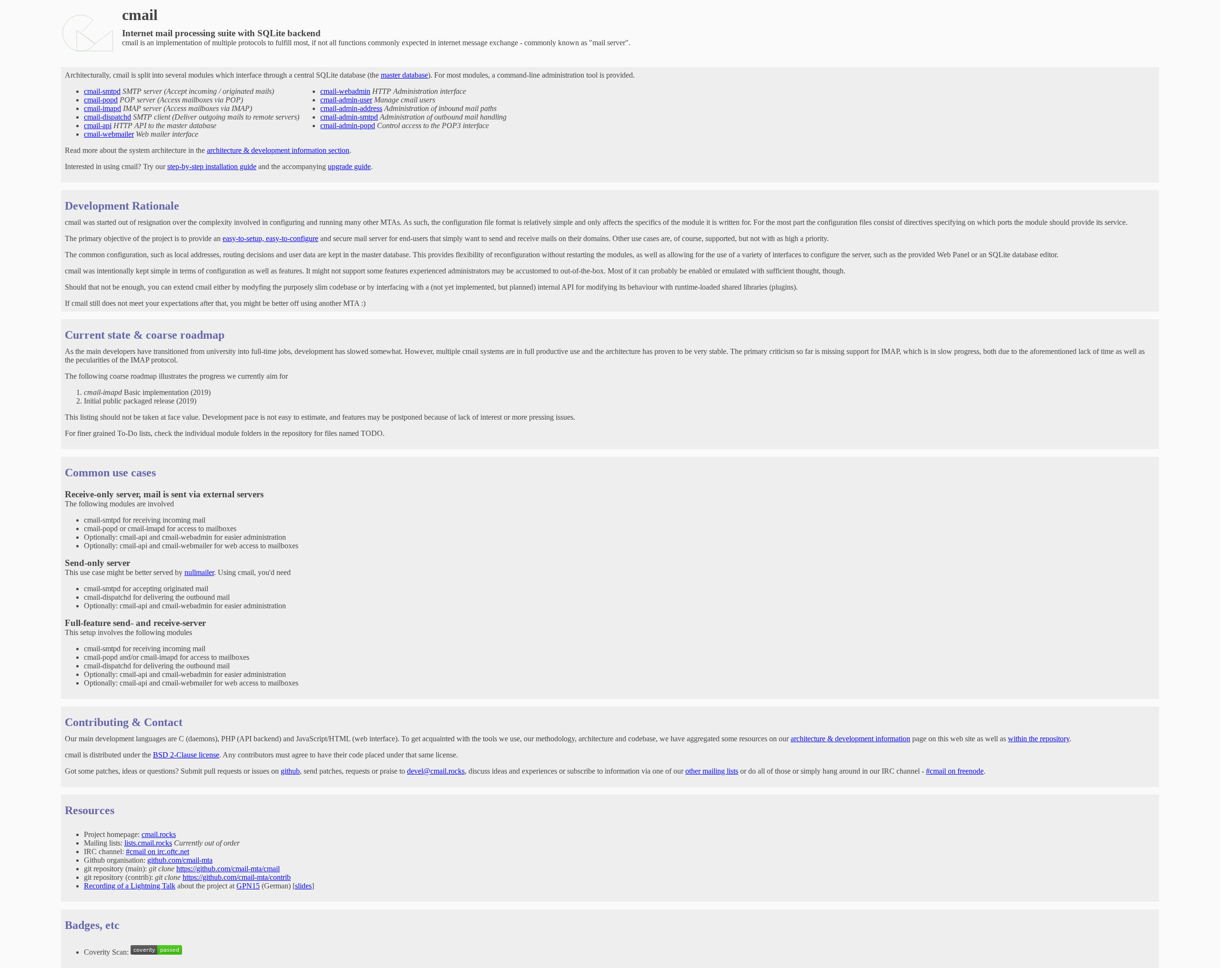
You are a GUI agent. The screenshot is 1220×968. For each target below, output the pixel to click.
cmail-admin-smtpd (349, 117)
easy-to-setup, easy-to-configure (270, 238)
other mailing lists (711, 771)
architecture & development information (850, 739)
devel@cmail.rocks (436, 771)
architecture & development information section (278, 150)
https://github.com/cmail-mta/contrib (237, 877)
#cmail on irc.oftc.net (157, 851)
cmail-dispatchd (107, 117)
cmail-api (98, 125)
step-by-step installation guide (211, 166)
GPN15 (248, 886)
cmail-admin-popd (347, 125)
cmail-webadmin (345, 91)
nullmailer (199, 572)
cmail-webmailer (109, 134)
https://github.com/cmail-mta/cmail (228, 869)
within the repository (1038, 739)
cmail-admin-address (351, 108)
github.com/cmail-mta (180, 860)
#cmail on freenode (955, 771)
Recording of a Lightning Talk (129, 886)
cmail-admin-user (346, 100)
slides (303, 886)
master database (404, 75)
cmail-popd (101, 100)
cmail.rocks (159, 834)
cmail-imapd (102, 108)
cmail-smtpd (102, 91)
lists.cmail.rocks (148, 843)
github (290, 771)
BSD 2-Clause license (186, 755)
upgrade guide (349, 166)
